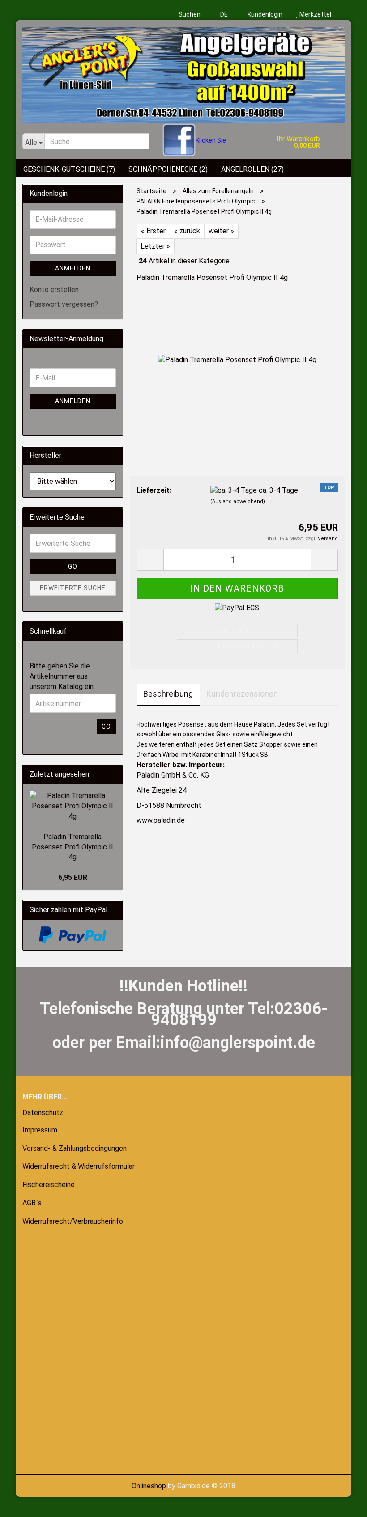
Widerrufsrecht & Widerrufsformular (78, 1166)
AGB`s (32, 1203)
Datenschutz (42, 1112)
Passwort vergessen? (64, 304)
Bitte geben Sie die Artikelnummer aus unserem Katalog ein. (62, 676)
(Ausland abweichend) (237, 501)
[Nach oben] (24, 1503)
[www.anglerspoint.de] (183, 71)
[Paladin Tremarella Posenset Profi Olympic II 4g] (237, 359)
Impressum (39, 1130)
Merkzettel (314, 14)
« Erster (153, 231)
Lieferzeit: (154, 490)
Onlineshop (149, 1486)
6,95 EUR (72, 877)
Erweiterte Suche (73, 588)
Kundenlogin (264, 14)
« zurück (187, 231)
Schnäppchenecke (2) (168, 169)
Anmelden (72, 268)
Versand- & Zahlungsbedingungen (74, 1148)
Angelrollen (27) (252, 169)
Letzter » (155, 246)
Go (72, 566)
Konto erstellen (54, 289)
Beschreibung (168, 693)
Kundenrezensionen (242, 693)
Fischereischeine (48, 1184)
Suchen (190, 14)
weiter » (221, 231)
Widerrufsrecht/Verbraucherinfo (72, 1221)
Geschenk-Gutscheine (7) (69, 169)
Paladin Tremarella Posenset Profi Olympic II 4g (72, 847)
